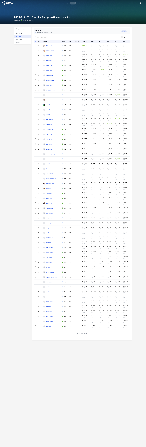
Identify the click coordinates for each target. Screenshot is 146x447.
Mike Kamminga (49, 193)
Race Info (79, 3)
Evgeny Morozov (50, 75)
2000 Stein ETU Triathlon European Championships (42, 17)
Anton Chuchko (49, 65)
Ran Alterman (49, 287)
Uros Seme (48, 232)
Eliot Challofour (49, 208)
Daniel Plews (49, 198)
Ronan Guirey (49, 257)
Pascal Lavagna (49, 321)
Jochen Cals (49, 124)
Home (58, 3)
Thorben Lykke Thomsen (51, 223)
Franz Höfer (48, 105)
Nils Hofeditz (49, 95)
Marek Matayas (49, 129)
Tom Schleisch (49, 237)
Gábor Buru (48, 296)
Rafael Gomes (49, 262)
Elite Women (19, 39)
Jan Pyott (48, 228)
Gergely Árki (48, 85)
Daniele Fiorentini (50, 292)
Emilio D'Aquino (49, 134)
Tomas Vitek (49, 149)
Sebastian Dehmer (50, 90)
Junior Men (18, 36)
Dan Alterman (49, 203)
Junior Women (19, 33)
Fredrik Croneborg (50, 164)
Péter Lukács (49, 144)
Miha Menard (49, 282)
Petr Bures (48, 306)
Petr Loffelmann (49, 247)
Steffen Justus (49, 45)
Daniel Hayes (49, 114)
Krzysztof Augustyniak (51, 277)
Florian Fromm (49, 60)
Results (73, 3)
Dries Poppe (48, 242)
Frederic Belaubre (50, 50)
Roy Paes (48, 267)
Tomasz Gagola (49, 301)
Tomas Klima (49, 139)
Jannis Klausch (49, 218)
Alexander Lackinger (51, 154)
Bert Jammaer (49, 119)
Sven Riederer (49, 100)
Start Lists (65, 3)
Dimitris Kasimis (49, 316)
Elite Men (18, 42)
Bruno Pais (48, 188)
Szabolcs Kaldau (50, 80)
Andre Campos (49, 252)
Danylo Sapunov (50, 183)
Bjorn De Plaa (49, 311)
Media (91, 3)
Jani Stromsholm (50, 213)
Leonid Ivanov (49, 55)
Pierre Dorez (49, 169)
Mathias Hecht (49, 173)
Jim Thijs (48, 159)
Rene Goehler (49, 70)
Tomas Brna (48, 109)
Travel (86, 3)
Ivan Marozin (49, 326)
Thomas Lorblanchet (51, 178)
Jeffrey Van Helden (50, 272)
